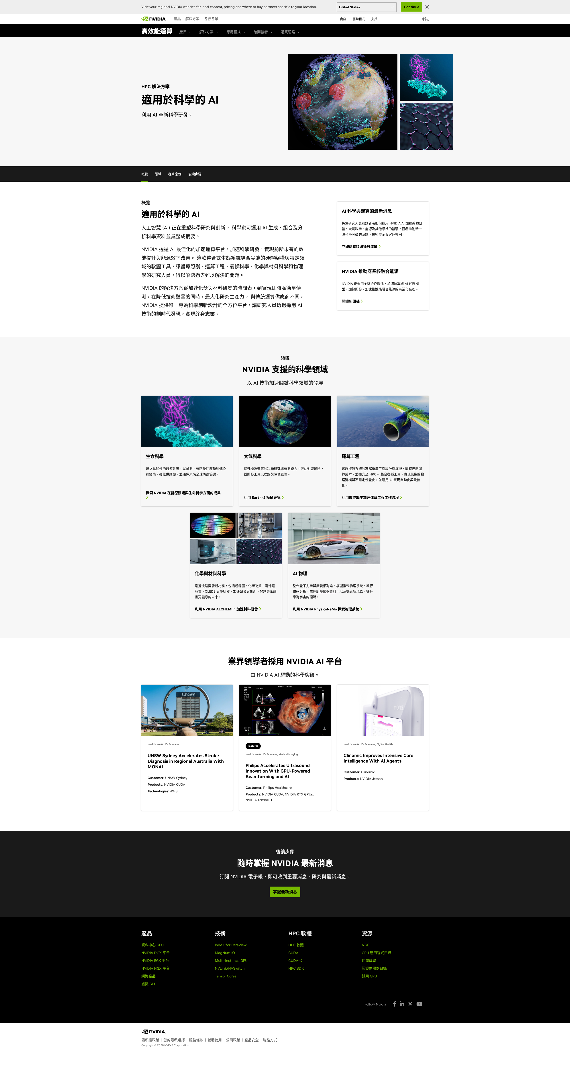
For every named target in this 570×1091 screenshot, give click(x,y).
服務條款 (196, 1040)
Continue (411, 7)
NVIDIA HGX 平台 (155, 968)
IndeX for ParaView (231, 945)
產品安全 (251, 1040)
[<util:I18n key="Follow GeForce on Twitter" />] (410, 1004)
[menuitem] (177, 18)
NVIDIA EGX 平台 (155, 960)
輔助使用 (215, 1040)
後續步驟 (195, 174)
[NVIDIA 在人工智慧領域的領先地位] (153, 19)
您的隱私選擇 (174, 1040)
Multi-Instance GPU (231, 960)
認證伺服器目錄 (374, 968)
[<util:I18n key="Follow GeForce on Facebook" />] (394, 1004)
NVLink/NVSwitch (230, 968)
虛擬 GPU (149, 984)
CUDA (293, 952)
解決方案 (192, 18)
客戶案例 (174, 174)
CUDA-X (295, 960)
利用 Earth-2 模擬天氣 (262, 497)
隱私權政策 (150, 1040)
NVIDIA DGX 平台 (155, 952)
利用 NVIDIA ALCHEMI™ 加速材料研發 (227, 609)
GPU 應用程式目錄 (376, 952)
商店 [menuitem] (343, 19)
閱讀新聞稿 (351, 301)
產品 (177, 18)
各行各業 (211, 18)
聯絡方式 (270, 1040)
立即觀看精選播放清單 (360, 246)
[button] (424, 20)
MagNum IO (225, 952)
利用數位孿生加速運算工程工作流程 (371, 497)
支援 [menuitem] (374, 19)
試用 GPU (369, 976)
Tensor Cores (225, 976)
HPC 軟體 (296, 945)
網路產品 (148, 976)
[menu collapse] (224, 18)
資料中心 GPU (152, 945)
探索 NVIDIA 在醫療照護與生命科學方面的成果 (183, 493)
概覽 (144, 174)
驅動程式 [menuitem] (358, 19)
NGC (365, 945)
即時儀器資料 (326, 591)
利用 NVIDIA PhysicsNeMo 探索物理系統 (326, 609)
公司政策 (233, 1040)
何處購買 (369, 960)
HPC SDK (296, 968)
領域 (158, 174)
